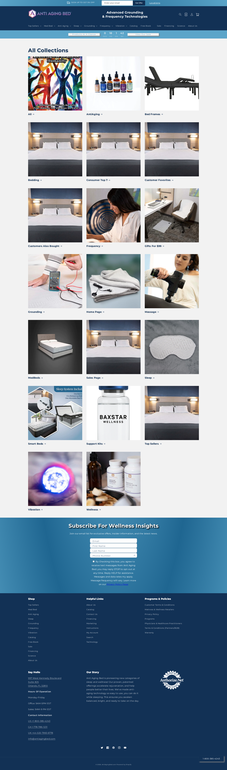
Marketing (91, 623)
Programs (150, 619)
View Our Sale (143, 34)
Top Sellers (152, 443)
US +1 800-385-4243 (39, 721)
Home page (94, 311)
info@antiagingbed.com (41, 739)
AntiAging (93, 114)
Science (32, 656)
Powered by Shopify (124, 764)
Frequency (93, 246)
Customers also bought (43, 246)
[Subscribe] (134, 555)
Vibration (34, 509)
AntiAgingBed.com (109, 764)
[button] (34, 26)
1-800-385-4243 (211, 758)
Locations (154, 3)
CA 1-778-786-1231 (37, 727)
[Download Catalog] (186, 14)
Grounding (35, 311)
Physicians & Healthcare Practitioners (163, 623)
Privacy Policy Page (117, 584)
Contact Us (91, 614)
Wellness (92, 509)
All (30, 114)
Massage (150, 311)
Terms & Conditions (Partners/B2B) (162, 628)
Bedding (33, 180)
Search (89, 637)
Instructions (92, 628)
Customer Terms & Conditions (159, 605)
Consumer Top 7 (96, 180)
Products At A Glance (84, 34)
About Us (32, 660)
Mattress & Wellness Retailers (159, 609)
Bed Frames (152, 114)
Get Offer (139, 3)
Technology (92, 642)
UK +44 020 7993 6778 (40, 733)
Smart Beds (35, 443)
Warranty (149, 632)
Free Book (33, 642)
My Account (92, 632)
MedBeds (34, 377)
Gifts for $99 (153, 246)
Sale (30, 646)
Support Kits (94, 443)
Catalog (32, 637)
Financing (33, 651)
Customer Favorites (158, 180)
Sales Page (93, 377)
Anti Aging (33, 614)
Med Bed (32, 609)
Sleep (148, 377)
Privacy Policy (152, 614)
